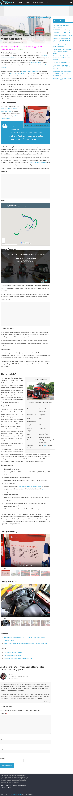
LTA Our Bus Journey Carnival (13, 652)
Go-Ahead (47, 17)
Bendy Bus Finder (38, 2)
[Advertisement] (36, 11)
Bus (14, 2)
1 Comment (14, 42)
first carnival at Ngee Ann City (18, 73)
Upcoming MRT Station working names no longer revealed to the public (62, 51)
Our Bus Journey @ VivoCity (12, 655)
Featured (40, 17)
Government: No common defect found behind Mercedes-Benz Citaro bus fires (62, 40)
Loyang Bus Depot (35, 62)
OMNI (46, 2)
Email (2, 749)
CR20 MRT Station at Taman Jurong (63, 32)
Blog (29, 17)
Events (28, 2)
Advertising (8, 787)
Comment (3, 713)
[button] (48, 551)
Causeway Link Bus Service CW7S (62, 35)
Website (2, 758)
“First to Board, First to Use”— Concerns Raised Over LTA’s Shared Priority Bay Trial (63, 67)
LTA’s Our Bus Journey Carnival (30, 71)
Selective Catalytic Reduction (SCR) (30, 486)
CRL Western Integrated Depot (62, 62)
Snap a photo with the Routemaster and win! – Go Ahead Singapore (25, 643)
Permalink (14, 679)
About (2, 785)
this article (20, 49)
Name (2, 739)
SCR (45, 445)
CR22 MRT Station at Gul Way (61, 30)
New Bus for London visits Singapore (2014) (18, 658)
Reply (48, 702)
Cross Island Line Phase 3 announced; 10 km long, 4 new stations (61, 57)
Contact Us (8, 785)
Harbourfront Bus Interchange (38, 162)
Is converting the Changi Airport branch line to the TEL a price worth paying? (62, 73)
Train (20, 2)
